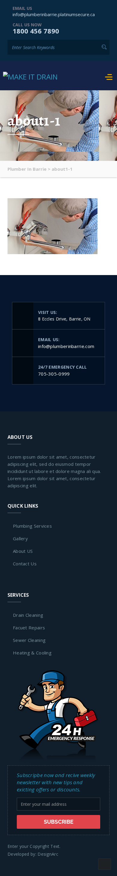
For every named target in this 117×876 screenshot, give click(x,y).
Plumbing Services (32, 526)
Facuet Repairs (29, 628)
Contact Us (25, 564)
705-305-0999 (54, 374)
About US (23, 551)
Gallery (20, 538)
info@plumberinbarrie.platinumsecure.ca (54, 14)
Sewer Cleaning (29, 640)
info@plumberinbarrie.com (66, 346)
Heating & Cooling (32, 653)
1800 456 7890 (36, 30)
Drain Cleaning (28, 615)
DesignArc (48, 854)
